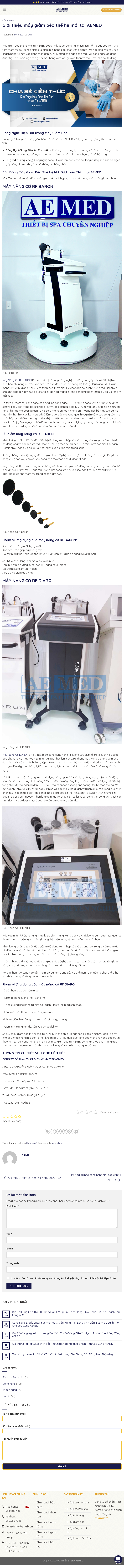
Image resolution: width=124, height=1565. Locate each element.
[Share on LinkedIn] (76, 1131)
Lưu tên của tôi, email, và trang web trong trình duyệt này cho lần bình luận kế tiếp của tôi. (64, 1278)
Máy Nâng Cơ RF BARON (17, 380)
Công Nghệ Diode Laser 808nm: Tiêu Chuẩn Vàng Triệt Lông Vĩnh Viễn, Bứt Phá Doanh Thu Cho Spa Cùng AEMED (65, 1324)
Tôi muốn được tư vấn (14, 1438)
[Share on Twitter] (59, 1131)
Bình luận (12, 1206)
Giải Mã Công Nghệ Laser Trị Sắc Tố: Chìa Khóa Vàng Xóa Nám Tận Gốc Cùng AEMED (62, 1343)
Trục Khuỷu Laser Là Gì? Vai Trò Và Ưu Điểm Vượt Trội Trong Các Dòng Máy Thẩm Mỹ (62, 1354)
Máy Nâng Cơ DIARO (14, 754)
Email (10, 1248)
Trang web (12, 1263)
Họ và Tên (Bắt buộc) (14, 1413)
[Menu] (4, 10)
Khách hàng (9, 1389)
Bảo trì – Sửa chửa (13, 1377)
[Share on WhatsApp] (47, 1131)
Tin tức (6, 1396)
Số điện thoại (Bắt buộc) (16, 1426)
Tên (9, 1234)
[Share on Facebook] (53, 1131)
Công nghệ (8, 20)
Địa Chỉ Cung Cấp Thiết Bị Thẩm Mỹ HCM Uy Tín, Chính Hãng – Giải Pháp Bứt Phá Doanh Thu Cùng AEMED (66, 1314)
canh (30, 35)
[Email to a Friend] (65, 1131)
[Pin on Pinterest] (70, 1131)
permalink (57, 1143)
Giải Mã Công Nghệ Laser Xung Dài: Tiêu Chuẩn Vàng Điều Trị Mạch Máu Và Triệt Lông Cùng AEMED (66, 1335)
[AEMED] (62, 10)
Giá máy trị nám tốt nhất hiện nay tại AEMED (34, 1177)
